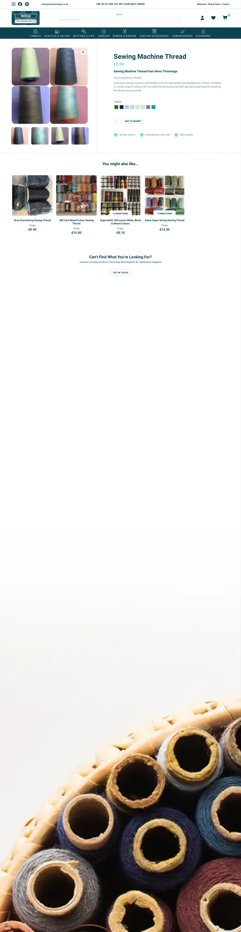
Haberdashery (182, 36)
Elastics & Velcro (57, 36)
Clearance (203, 36)
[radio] (116, 107)
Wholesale (202, 4)
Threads (104, 36)
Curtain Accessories (154, 36)
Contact (225, 4)
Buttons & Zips (83, 36)
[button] (83, 52)
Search (119, 14)
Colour (117, 102)
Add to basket (133, 121)
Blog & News (214, 4)
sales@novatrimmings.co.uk (54, 4)
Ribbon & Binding (124, 36)
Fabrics (35, 36)
